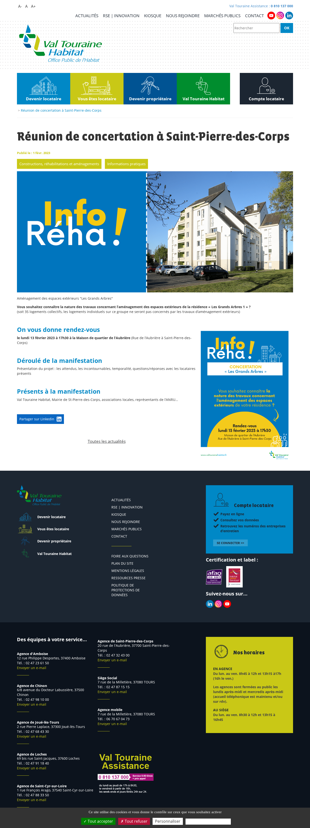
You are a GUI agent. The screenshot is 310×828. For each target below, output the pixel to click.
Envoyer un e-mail (31, 667)
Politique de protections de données (125, 590)
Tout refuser (135, 821)
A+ (33, 6)
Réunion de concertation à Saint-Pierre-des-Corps (61, 110)
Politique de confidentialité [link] (208, 821)
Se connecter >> (230, 543)
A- (20, 6)
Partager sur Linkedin (36, 419)
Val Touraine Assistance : (261, 6)
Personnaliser (167, 821)
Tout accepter (100, 821)
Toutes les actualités (107, 441)
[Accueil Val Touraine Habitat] (60, 43)
